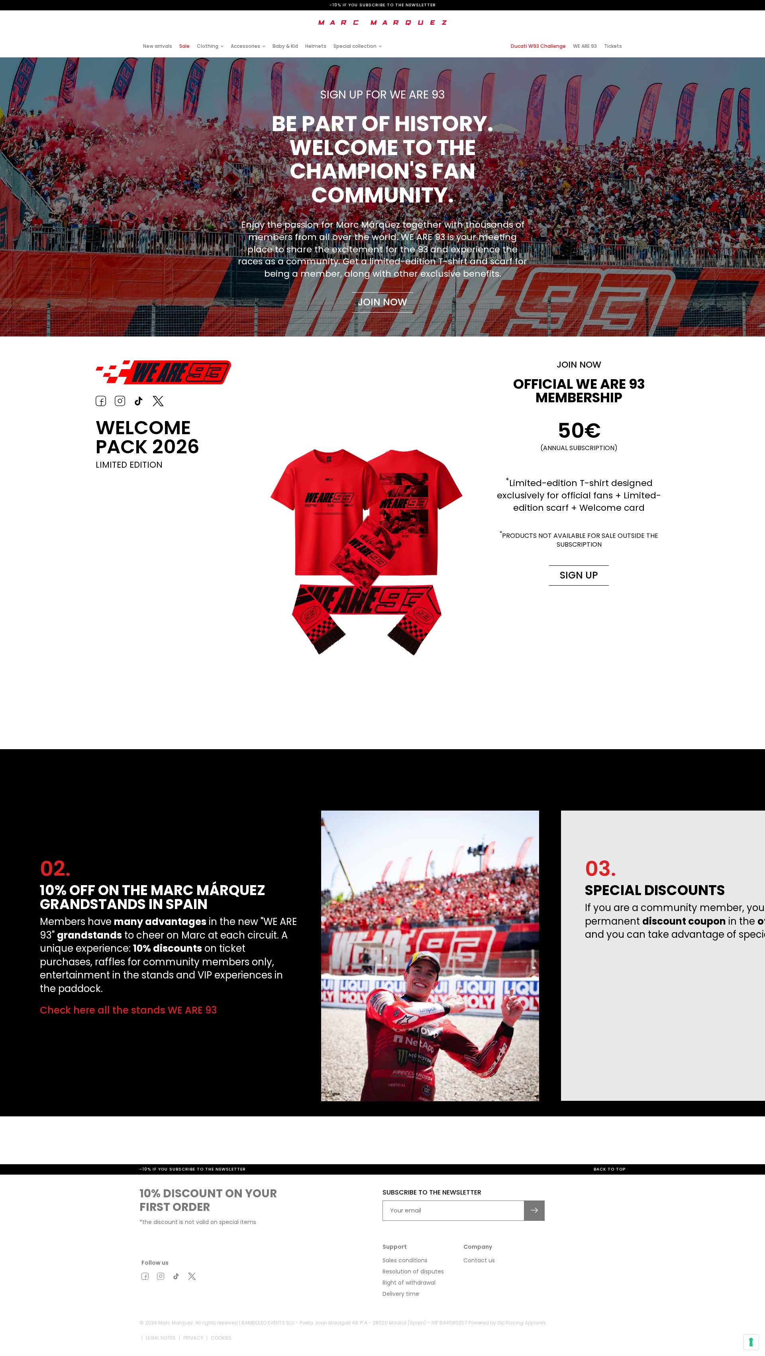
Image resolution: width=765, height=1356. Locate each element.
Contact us (479, 1260)
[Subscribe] (534, 1211)
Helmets (315, 46)
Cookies (221, 1337)
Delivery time (400, 1294)
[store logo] (382, 22)
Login (559, 17)
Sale (184, 46)
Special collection (355, 46)
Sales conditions (405, 1260)
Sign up (579, 575)
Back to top (610, 1169)
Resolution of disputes (413, 1271)
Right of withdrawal (408, 1283)
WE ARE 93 (585, 46)
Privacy (193, 1337)
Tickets (613, 46)
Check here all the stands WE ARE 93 (128, 1010)
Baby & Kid (285, 46)
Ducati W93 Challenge (538, 46)
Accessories (245, 46)
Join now (382, 302)
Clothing (207, 46)
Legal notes (161, 1337)
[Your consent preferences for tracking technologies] (751, 1342)
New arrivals (157, 46)
